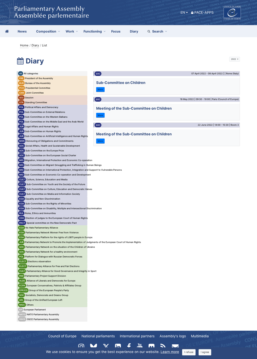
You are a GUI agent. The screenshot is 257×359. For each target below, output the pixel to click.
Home (24, 45)
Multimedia (200, 336)
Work (70, 31)
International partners (137, 336)
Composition (46, 31)
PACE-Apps (204, 12)
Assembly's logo (173, 336)
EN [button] (183, 12)
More (100, 89)
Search (157, 31)
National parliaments (98, 336)
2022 (234, 59)
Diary (35, 45)
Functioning (93, 31)
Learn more (170, 352)
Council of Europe (62, 336)
